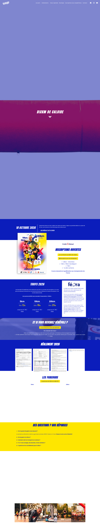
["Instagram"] (93, 2)
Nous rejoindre (54, 3)
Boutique (61, 3)
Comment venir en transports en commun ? (29, 440)
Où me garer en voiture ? (24, 437)
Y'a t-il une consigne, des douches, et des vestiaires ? (31, 442)
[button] (47, 230)
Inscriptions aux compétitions (73, 3)
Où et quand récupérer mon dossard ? (28, 431)
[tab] (50, 431)
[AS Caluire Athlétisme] (6, 3)
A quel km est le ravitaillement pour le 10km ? (29, 445)
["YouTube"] (97, 2)
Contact (85, 3)
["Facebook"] (90, 2)
